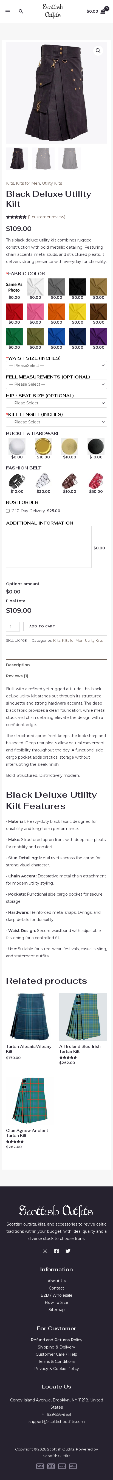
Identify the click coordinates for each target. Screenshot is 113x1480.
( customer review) (46, 216)
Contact (56, 1288)
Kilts (10, 183)
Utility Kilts (52, 183)
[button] (21, 11)
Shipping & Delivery (56, 1347)
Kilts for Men (28, 183)
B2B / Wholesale (56, 1295)
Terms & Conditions (56, 1361)
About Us (57, 1280)
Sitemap (57, 1309)
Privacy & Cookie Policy (56, 1368)
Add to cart (42, 626)
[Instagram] (45, 1250)
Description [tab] (18, 664)
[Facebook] (56, 1250)
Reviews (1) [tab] (17, 675)
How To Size (56, 1302)
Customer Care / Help (56, 1354)
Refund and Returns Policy (56, 1339)
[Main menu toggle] (7, 11)
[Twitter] (68, 1250)
